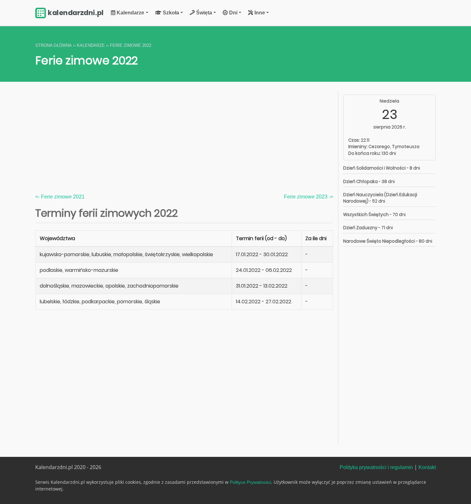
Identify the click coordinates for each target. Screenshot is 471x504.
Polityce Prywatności (250, 482)
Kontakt (427, 467)
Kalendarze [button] (129, 12)
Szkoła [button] (170, 12)
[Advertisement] (184, 145)
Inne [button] (259, 12)
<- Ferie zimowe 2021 (60, 196)
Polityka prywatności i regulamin (376, 467)
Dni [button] (232, 12)
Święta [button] (203, 12)
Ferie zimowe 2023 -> (308, 196)
